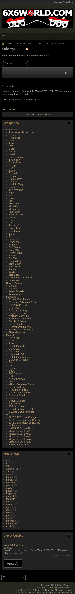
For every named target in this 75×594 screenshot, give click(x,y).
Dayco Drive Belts (18, 359)
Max (11, 200)
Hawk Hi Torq (16, 184)
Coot (11, 168)
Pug (11, 220)
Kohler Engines (17, 379)
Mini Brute (14, 203)
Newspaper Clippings (20, 318)
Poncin (12, 217)
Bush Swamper (17, 157)
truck (8, 526)
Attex (11, 143)
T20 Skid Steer (17, 406)
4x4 (8, 460)
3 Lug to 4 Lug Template (21, 409)
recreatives (12, 523)
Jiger (11, 192)
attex (8, 471)
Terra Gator (15, 263)
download (11, 482)
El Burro (13, 176)
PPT (11, 222)
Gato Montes (15, 179)
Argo (11, 140)
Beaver (12, 151)
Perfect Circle (16, 324)
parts (8, 515)
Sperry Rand (15, 253)
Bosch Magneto (17, 346)
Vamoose (14, 280)
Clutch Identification (19, 357)
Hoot (11, 365)
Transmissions (16, 294)
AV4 (11, 146)
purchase (11, 520)
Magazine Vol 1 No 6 (20, 442)
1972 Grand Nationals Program (25, 420)
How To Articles (14, 283)
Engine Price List (18, 313)
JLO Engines (15, 373)
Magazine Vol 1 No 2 (20, 433)
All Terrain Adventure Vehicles (24, 302)
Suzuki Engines (17, 400)
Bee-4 (12, 154)
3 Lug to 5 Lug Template (21, 411)
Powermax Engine (18, 390)
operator (10, 504)
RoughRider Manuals (20, 392)
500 (8, 466)
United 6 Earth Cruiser (20, 277)
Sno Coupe (14, 247)
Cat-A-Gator (15, 162)
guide (9, 488)
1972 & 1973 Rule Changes (23, 417)
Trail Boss (14, 274)
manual (10, 496)
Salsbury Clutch (17, 395)
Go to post (9, 109)
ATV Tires (14, 307)
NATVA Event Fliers (19, 444)
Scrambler (14, 239)
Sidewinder (14, 242)
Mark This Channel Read (38, 114)
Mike (9, 547)
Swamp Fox (15, 261)
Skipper (13, 244)
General (13, 285)
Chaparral (14, 351)
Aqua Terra (14, 137)
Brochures (44, 43)
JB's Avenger (16, 190)
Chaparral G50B (17, 354)
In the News (15, 425)
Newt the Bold (16, 214)
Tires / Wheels (16, 291)
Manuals (10, 335)
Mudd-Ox (13, 206)
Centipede (14, 165)
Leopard (13, 198)
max (8, 501)
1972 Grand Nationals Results (24, 422)
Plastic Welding (17, 387)
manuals (10, 499)
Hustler (12, 187)
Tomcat (13, 269)
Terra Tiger (14, 266)
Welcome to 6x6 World (21, 43)
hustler (9, 490)
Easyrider (14, 173)
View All (13, 563)
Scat (11, 236)
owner (9, 510)
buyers (9, 479)
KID (11, 376)
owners (10, 512)
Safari (12, 233)
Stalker (12, 255)
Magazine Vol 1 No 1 (20, 431)
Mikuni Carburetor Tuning (22, 384)
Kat (10, 195)
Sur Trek (13, 258)
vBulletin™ (54, 587)
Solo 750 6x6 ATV (13, 545)
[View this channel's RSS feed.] (27, 49)
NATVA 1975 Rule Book (21, 428)
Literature (11, 296)
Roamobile (14, 228)
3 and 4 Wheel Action (20, 299)
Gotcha (12, 362)
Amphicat (14, 135)
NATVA (10, 414)
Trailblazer (14, 272)
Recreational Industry (20, 326)
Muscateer (14, 211)
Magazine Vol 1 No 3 (20, 436)
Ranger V (14, 225)
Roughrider (14, 231)
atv (7, 474)
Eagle (12, 170)
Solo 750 (14, 250)
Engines (13, 288)
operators (11, 507)
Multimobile (15, 209)
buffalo (9, 477)
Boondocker (15, 159)
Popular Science (17, 321)
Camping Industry (18, 310)
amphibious (12, 468)
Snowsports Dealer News (22, 329)
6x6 (8, 463)
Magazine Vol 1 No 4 (20, 439)
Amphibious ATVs (18, 305)
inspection (11, 493)
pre (7, 518)
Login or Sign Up (62, 2)
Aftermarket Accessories (22, 132)
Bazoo (12, 148)
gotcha (9, 485)
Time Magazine (17, 332)
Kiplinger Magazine (19, 316)
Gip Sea (13, 181)
